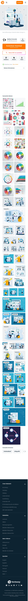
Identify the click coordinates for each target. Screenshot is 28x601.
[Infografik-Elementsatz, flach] (8, 177)
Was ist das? (15, 64)
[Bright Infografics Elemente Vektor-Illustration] (13, 128)
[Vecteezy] (2, 2)
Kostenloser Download (14, 46)
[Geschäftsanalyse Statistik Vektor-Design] (8, 283)
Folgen (22, 40)
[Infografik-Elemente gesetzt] (8, 102)
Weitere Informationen (9, 67)
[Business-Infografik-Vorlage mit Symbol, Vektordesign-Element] (8, 271)
